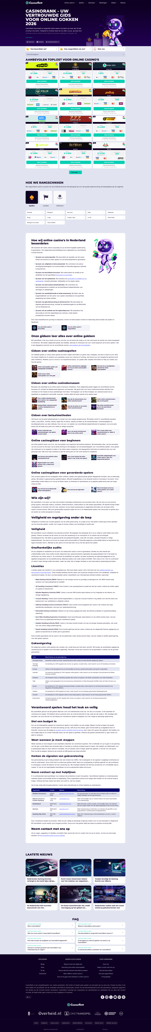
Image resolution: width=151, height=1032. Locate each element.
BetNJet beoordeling (42, 165)
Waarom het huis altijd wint (73, 964)
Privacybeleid (106, 977)
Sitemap (105, 1029)
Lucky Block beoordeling (75, 84)
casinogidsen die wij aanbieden (79, 345)
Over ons (106, 964)
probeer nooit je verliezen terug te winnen (69, 730)
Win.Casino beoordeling (42, 138)
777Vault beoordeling (75, 138)
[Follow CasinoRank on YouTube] (115, 997)
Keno (42, 967)
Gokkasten (42, 974)
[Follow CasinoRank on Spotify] (119, 997)
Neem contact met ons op (106, 967)
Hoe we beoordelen (105, 970)
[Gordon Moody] (110, 1013)
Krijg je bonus (42, 81)
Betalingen (103, 3)
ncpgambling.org (64, 798)
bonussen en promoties (64, 275)
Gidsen (113, 3)
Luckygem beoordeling (109, 138)
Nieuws (122, 3)
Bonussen (91, 3)
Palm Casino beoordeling (42, 111)
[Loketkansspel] (78, 1013)
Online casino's (69, 3)
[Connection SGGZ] (97, 1013)
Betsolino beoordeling (75, 111)
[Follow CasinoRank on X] (111, 997)
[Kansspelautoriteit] (31, 1013)
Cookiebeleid (80, 1029)
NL (27, 997)
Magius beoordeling (109, 111)
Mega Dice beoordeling (109, 84)
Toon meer (74, 172)
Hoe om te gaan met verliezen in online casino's (73, 977)
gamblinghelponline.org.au (67, 814)
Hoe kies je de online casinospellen (73, 967)
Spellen (81, 3)
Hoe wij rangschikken (106, 974)
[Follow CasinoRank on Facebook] (102, 997)
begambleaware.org (65, 804)
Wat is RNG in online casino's (73, 974)
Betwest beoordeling (75, 165)
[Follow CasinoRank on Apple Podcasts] (123, 997)
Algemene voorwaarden (51, 1029)
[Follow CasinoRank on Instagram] (107, 997)
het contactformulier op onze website (52, 835)
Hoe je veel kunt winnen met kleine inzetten (73, 970)
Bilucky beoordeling (109, 165)
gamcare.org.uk (63, 809)
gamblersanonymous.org (66, 793)
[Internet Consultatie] (49, 1013)
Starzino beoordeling (42, 84)
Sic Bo (43, 970)
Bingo (43, 964)
